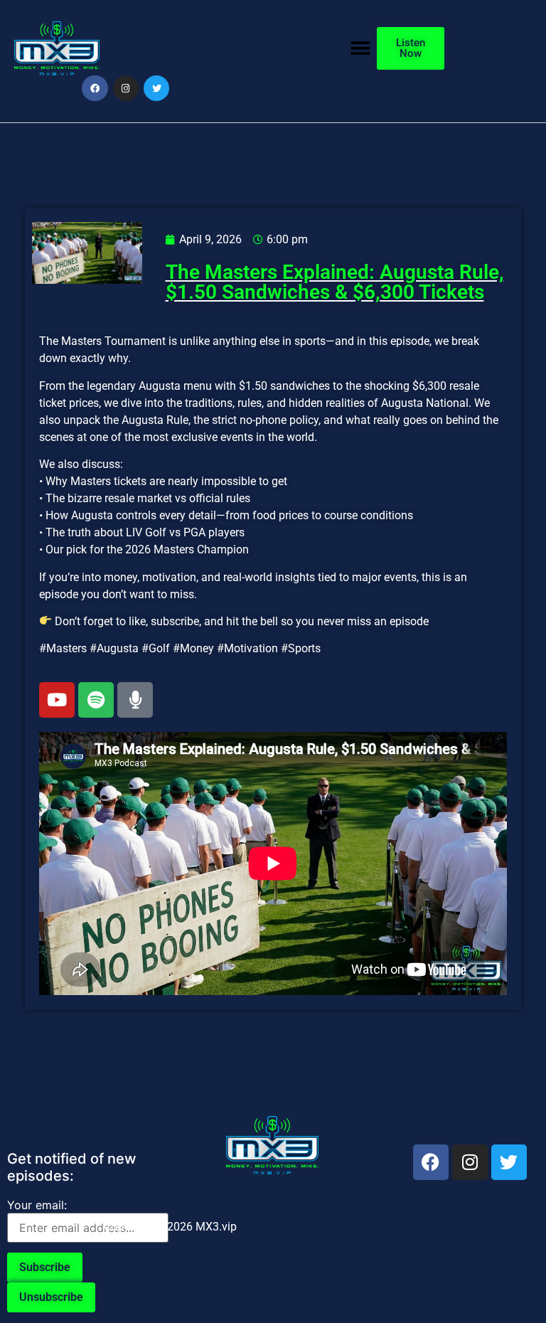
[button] (361, 48)
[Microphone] (135, 700)
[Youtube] (57, 700)
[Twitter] (156, 88)
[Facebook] (94, 88)
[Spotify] (96, 700)
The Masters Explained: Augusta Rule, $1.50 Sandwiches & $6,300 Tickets (335, 282)
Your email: (37, 1205)
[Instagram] (126, 88)
